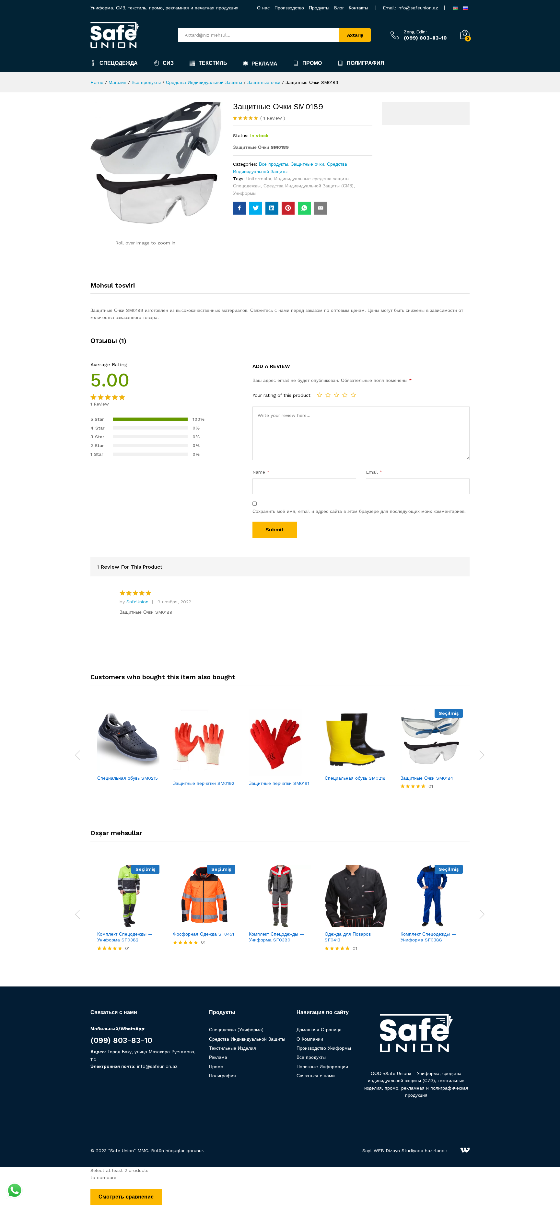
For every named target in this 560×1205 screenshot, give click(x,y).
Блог (339, 7)
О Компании (310, 1039)
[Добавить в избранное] (135, 767)
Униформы (244, 193)
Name (261, 472)
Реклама (264, 63)
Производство (289, 7)
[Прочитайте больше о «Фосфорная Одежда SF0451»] (181, 923)
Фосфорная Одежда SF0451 (203, 934)
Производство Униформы (324, 1048)
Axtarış (355, 35)
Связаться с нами (316, 1075)
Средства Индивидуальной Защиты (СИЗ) (308, 185)
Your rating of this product (281, 395)
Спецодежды (247, 185)
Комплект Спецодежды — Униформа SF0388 (428, 936)
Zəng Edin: (415, 31)
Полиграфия (365, 63)
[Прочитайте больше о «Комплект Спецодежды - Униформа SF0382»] (105, 923)
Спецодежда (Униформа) (236, 1029)
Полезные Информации (322, 1066)
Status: (241, 135)
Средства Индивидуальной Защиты (247, 1039)
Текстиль (213, 63)
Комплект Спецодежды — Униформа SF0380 (276, 936)
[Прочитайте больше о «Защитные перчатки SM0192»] (181, 772)
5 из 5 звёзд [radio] (353, 394)
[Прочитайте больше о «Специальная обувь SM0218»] (333, 767)
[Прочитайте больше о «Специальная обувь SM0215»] (105, 767)
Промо (312, 63)
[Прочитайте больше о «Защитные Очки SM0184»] (409, 767)
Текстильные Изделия (232, 1048)
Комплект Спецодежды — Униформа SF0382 (125, 936)
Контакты (358, 7)
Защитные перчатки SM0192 (203, 783)
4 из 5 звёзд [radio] (344, 394)
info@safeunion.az (418, 7)
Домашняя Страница (319, 1029)
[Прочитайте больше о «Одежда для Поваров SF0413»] (333, 923)
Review (272, 118)
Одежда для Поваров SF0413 (348, 936)
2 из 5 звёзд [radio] (328, 394)
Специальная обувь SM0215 (127, 778)
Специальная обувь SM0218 (355, 778)
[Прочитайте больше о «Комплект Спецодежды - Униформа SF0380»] (257, 923)
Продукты (319, 7)
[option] (128, 750)
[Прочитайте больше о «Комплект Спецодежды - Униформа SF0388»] (409, 923)
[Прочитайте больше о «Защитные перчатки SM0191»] (257, 772)
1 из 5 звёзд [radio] (319, 394)
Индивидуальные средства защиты (311, 178)
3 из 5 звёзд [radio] (336, 394)
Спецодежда (118, 63)
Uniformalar (258, 178)
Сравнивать (150, 767)
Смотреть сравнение (126, 1197)
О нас (263, 7)
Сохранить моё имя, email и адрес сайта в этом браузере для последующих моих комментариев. (359, 511)
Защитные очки (307, 164)
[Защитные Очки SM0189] (239, 208)
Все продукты (273, 164)
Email (374, 472)
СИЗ (168, 63)
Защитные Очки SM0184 (427, 778)
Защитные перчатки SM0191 (279, 783)
